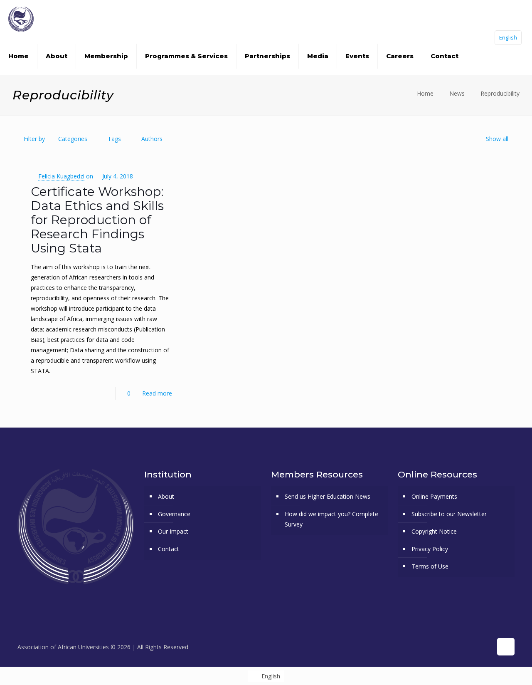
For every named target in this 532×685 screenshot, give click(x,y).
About (166, 496)
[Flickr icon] (468, 647)
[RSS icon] (486, 647)
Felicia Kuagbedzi (61, 176)
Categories (72, 139)
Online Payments (434, 496)
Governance (174, 514)
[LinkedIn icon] (477, 647)
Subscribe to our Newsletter (449, 514)
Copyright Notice (434, 531)
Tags (114, 139)
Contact (168, 549)
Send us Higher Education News (327, 496)
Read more (157, 393)
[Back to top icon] (506, 646)
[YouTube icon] (459, 647)
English (508, 37)
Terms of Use (429, 566)
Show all (497, 139)
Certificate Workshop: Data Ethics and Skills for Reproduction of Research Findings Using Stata (97, 220)
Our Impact (173, 531)
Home (425, 93)
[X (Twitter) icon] (451, 647)
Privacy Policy (429, 549)
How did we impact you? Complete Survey (331, 519)
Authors (152, 139)
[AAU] (21, 18)
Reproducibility (500, 93)
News (457, 93)
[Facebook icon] (442, 647)
